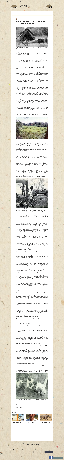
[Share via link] (22, 404)
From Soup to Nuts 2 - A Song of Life (18, 423)
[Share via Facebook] (16, 404)
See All (51, 412)
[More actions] (47, 18)
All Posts (13, 12)
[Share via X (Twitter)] (18, 404)
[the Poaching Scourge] (46, 417)
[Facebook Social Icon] (51, 457)
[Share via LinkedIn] (20, 404)
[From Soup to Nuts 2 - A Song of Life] (18, 417)
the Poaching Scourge (45, 423)
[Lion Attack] (32, 417)
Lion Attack (31, 422)
